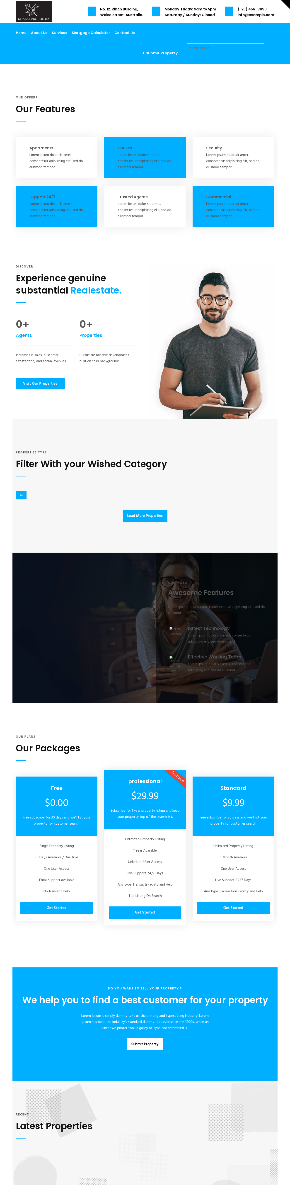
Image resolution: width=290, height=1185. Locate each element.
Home (21, 32)
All (21, 495)
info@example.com (256, 14)
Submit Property (145, 1044)
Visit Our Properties (40, 384)
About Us (39, 32)
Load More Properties (145, 516)
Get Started (57, 908)
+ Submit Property (160, 53)
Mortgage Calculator (91, 32)
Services (59, 32)
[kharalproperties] (34, 11)
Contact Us (124, 32)
